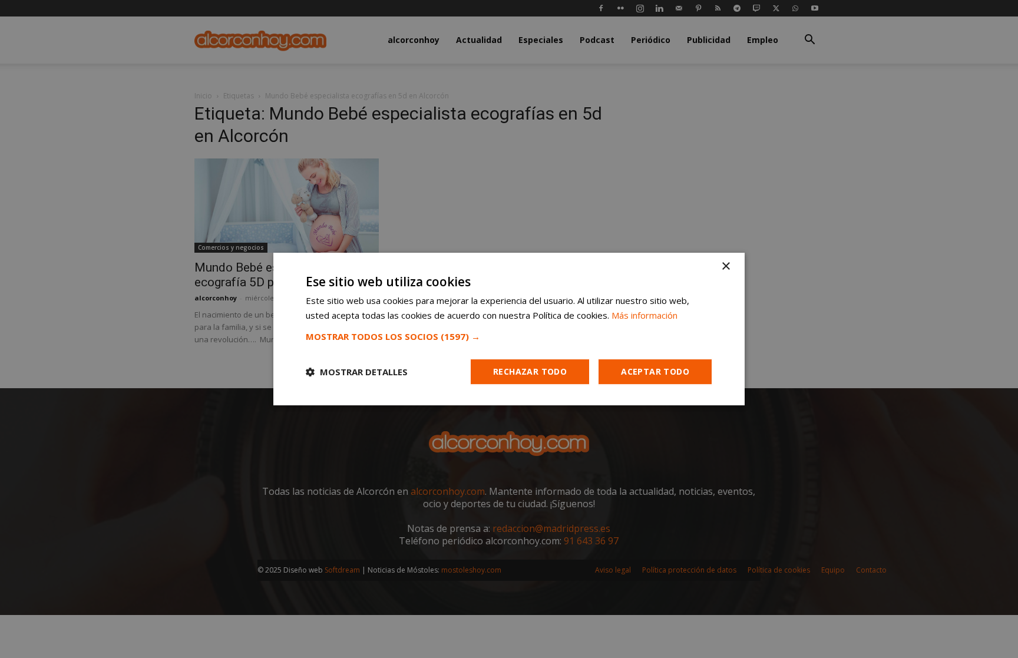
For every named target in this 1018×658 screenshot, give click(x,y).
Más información (644, 315)
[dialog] (509, 329)
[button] (509, 336)
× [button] (725, 266)
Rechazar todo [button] (530, 371)
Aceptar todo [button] (655, 371)
